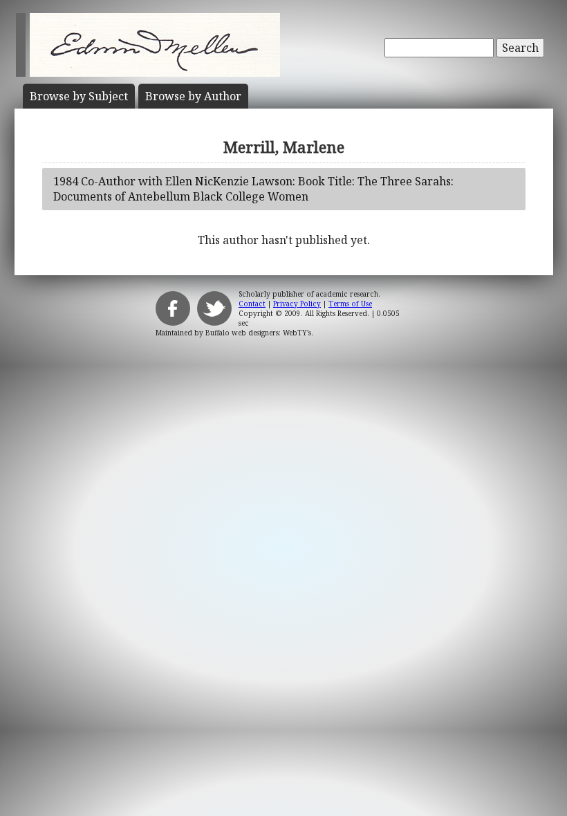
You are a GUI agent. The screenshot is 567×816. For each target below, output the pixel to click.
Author (193, 96)
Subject (79, 96)
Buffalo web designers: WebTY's (258, 332)
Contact (252, 303)
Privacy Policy (297, 303)
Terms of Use (350, 303)
